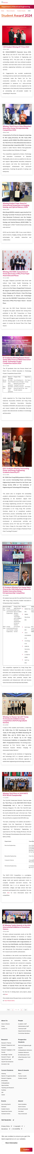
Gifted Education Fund (24, 1057)
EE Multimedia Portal (23, 1054)
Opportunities (5, 1085)
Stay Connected (22, 1113)
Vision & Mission (5, 1024)
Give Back (21, 1111)
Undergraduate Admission (25, 1050)
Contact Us (4, 1028)
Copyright (17, 1126)
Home (2, 10)
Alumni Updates (22, 1104)
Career (3, 1094)
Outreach (20, 1059)
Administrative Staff (23, 1026)
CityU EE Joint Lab (6, 1059)
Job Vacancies (6, 1120)
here (8, 892)
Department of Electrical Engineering (16, 7)
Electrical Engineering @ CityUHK (24, 1046)
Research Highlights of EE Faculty (8, 1051)
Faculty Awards (22, 1076)
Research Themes (6, 1042)
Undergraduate (5, 1083)
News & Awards (11, 10)
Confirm (26, 1150)
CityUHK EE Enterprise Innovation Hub (7, 1063)
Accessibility (16, 1129)
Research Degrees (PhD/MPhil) (6, 1079)
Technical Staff (22, 1028)
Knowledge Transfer (6, 1054)
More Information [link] (11, 1143)
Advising (3, 1073)
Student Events (5, 1109)
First (9, 1009)
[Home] (5, 2)
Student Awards (21, 10)
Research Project (6, 1057)
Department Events (6, 1111)
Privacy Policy (5, 1126)
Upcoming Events (6, 1104)
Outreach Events (5, 1113)
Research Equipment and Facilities (8, 1046)
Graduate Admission (23, 1052)
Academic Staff (22, 1024)
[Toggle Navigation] (31, 2)
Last (25, 1009)
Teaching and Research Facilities (7, 1089)
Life (2, 1092)
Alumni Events (22, 1106)
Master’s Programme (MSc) (8, 1076)
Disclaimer (4, 1129)
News (19, 1073)
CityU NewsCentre (9, 1000)
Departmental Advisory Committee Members (24, 1032)
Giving (3, 1026)
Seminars (3, 1106)
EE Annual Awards (23, 1109)
